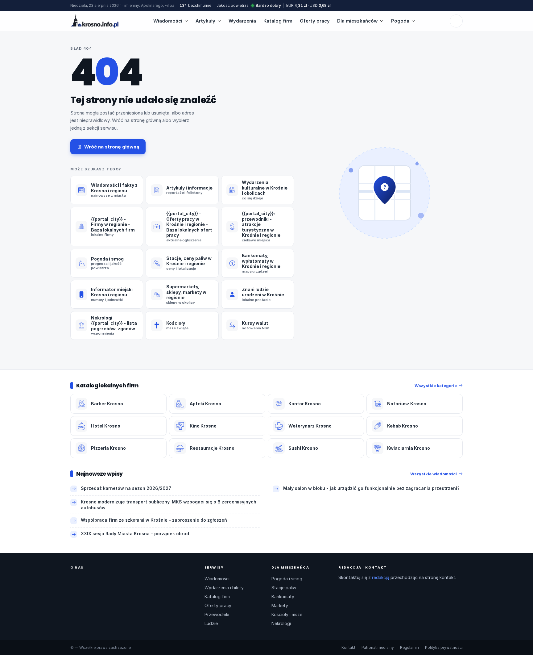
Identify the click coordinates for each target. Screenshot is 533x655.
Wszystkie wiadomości (433, 473)
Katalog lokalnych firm (107, 385)
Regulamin (409, 647)
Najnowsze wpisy (99, 474)
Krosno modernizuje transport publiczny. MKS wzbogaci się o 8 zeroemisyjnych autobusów (168, 504)
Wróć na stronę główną (111, 147)
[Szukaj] (456, 21)
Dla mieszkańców (357, 21)
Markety (279, 605)
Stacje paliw (283, 587)
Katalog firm (277, 21)
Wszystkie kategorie (436, 385)
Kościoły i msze (286, 614)
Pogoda (400, 21)
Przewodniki (217, 614)
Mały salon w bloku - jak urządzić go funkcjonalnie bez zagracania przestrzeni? (371, 488)
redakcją (380, 577)
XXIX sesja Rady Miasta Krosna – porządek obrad (135, 533)
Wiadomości (167, 21)
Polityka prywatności (444, 647)
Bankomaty (282, 596)
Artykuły (205, 21)
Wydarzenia (242, 21)
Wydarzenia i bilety (224, 587)
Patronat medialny (378, 647)
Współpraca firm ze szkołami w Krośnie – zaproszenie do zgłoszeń (154, 520)
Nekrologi (281, 623)
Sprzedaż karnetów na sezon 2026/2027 (126, 488)
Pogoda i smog (286, 578)
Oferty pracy (315, 21)
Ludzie (211, 623)
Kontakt (348, 647)
